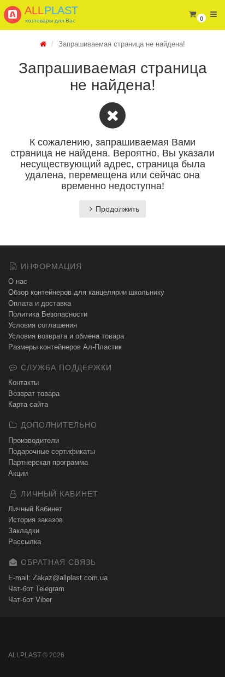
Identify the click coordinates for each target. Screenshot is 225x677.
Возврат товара (34, 393)
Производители (33, 440)
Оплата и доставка (39, 303)
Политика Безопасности (47, 314)
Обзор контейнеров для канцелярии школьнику (86, 292)
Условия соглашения (42, 325)
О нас (17, 281)
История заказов (35, 520)
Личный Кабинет (35, 509)
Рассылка (24, 542)
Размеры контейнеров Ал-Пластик (65, 347)
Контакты (23, 382)
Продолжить (117, 209)
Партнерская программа (48, 462)
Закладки (23, 531)
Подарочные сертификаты (51, 451)
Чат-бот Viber (30, 600)
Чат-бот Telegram (36, 589)
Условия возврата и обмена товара (66, 336)
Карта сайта (28, 404)
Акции (18, 473)
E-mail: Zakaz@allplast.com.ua (58, 578)
